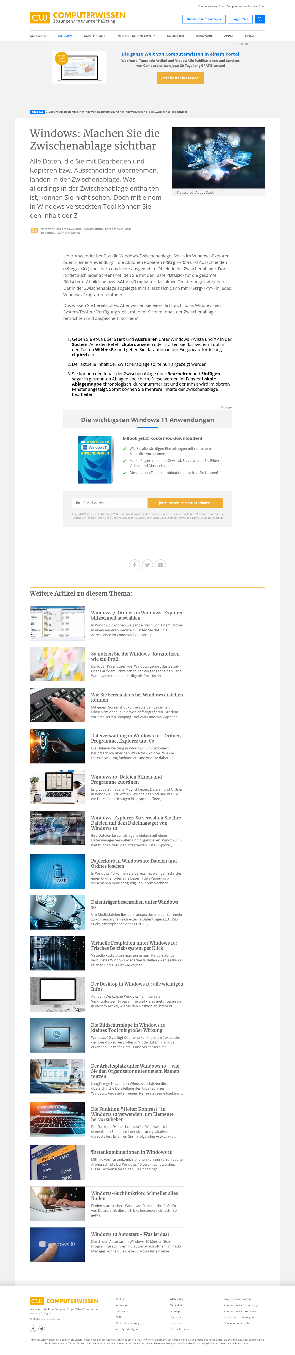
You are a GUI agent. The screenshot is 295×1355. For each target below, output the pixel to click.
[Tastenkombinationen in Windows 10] (57, 1162)
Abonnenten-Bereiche (237, 1323)
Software (38, 36)
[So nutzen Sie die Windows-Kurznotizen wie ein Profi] (57, 664)
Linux (249, 36)
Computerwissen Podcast (242, 6)
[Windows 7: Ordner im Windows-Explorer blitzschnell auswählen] (57, 622)
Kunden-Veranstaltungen (239, 1317)
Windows (65, 36)
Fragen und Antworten (237, 1299)
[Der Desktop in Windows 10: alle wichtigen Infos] (57, 994)
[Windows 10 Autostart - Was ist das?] (57, 1244)
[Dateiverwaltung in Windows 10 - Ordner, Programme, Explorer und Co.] (57, 745)
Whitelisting (177, 1299)
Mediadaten (177, 1305)
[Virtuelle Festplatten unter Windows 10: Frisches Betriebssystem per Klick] (57, 953)
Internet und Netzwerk (136, 36)
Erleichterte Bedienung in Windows (71, 112)
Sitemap (175, 1311)
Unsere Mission (179, 1329)
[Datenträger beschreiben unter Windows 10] (57, 912)
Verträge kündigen (127, 1329)
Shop (262, 6)
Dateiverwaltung (108, 112)
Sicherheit (175, 36)
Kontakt (120, 1299)
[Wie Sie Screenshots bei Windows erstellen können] (57, 704)
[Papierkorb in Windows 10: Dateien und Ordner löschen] (57, 871)
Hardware (204, 36)
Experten (175, 1323)
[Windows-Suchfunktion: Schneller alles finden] (57, 1203)
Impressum (122, 1305)
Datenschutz (123, 1311)
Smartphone (94, 36)
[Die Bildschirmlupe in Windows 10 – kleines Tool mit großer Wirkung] (57, 1035)
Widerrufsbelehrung (128, 1323)
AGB (118, 1317)
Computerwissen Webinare (240, 1311)
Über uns (175, 1317)
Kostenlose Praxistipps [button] (204, 19)
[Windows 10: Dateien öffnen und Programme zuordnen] (57, 787)
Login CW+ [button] (240, 19)
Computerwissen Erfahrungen (242, 1305)
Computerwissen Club (211, 6)
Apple (228, 36)
